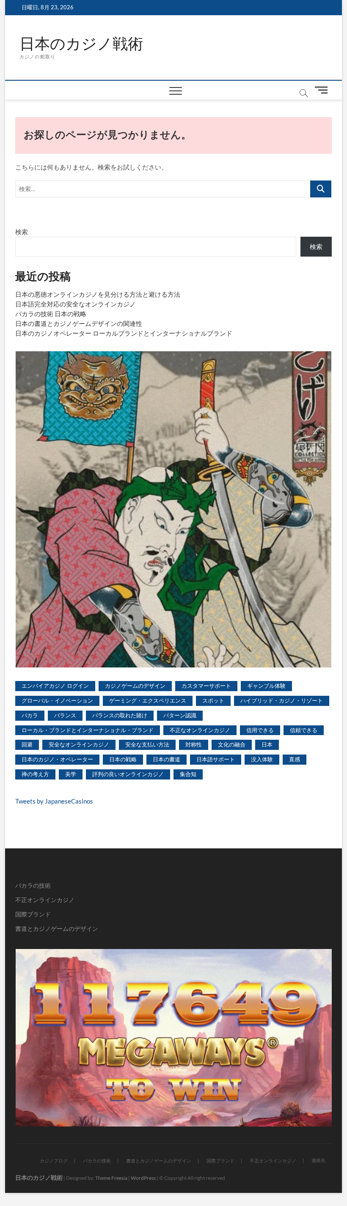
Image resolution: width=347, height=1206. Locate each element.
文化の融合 (231, 744)
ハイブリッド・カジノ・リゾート (281, 700)
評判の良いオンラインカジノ (128, 774)
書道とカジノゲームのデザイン (56, 928)
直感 (294, 759)
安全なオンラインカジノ (79, 744)
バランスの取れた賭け (119, 715)
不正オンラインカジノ (44, 899)
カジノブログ (54, 1160)
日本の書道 (166, 759)
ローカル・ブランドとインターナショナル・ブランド (88, 730)
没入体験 (262, 759)
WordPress (143, 1178)
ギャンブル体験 (266, 685)
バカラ (30, 715)
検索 (21, 231)
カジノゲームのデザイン (135, 685)
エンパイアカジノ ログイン (55, 685)
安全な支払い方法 (147, 744)
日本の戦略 (123, 759)
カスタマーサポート (206, 685)
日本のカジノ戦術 (81, 43)
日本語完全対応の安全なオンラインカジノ (75, 304)
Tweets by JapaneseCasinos (54, 801)
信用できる (260, 730)
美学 (70, 774)
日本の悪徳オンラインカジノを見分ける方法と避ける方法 (97, 294)
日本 (267, 744)
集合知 (188, 774)
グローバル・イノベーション (57, 700)
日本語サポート (215, 759)
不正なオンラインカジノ (200, 730)
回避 (27, 744)
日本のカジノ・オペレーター (57, 759)
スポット (213, 700)
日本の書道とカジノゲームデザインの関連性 (78, 323)
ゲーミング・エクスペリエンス (147, 700)
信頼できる (303, 730)
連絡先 (318, 1160)
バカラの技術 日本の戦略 (50, 313)
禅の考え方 (35, 774)
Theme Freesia (111, 1178)
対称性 (193, 744)
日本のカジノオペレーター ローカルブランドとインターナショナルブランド (123, 333)
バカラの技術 (33, 885)
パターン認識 (179, 715)
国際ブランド (33, 914)
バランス (65, 715)
